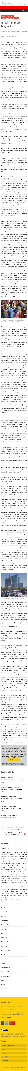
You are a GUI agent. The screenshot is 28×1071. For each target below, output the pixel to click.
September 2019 (5, 950)
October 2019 (5, 946)
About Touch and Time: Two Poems (8, 797)
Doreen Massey (6, 424)
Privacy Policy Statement (9, 1057)
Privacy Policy (18, 1013)
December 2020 (5, 920)
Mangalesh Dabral (11, 799)
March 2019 (4, 963)
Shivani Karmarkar (11, 780)
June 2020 (4, 933)
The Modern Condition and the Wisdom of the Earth (13, 834)
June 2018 (4, 985)
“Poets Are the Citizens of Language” (9, 806)
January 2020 (5, 942)
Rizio (5, 818)
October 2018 (5, 972)
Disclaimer (5, 1060)
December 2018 (5, 967)
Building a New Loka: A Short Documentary (10, 787)
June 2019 (4, 955)
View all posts (4, 904)
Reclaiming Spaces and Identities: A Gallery (15, 828)
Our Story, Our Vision (8, 1045)
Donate (11, 760)
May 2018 (4, 989)
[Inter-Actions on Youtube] (13, 1023)
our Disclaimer (9, 1013)
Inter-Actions (11, 1033)
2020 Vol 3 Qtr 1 (7, 16)
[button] (22, 10)
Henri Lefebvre (22, 543)
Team (3, 1049)
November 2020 (5, 925)
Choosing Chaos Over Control (7, 778)
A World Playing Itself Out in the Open (9, 815)
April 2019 (4, 959)
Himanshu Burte (5, 848)
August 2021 (4, 912)
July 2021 (4, 916)
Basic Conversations (10, 18)
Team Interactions (10, 789)
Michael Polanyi (6, 185)
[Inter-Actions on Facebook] (2, 1023)
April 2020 (4, 937)
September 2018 (5, 976)
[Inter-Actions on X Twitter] (6, 1023)
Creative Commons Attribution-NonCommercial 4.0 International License (13, 1036)
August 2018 (4, 980)
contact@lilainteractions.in (13, 1010)
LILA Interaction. (16, 1067)
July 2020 (4, 929)
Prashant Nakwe (21, 321)
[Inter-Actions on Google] (10, 1023)
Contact (4, 1053)
